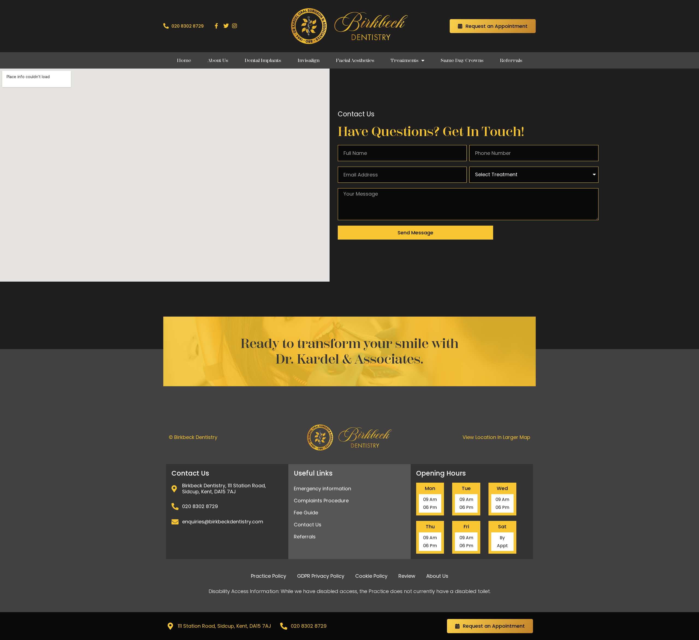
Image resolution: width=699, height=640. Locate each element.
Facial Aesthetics (355, 60)
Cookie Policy (371, 576)
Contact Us (307, 524)
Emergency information (322, 488)
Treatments (405, 60)
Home (184, 60)
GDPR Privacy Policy (320, 576)
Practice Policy (268, 576)
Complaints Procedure (321, 500)
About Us (218, 60)
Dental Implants (263, 60)
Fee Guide (306, 512)
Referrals (511, 60)
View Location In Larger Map (496, 437)
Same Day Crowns (462, 60)
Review (406, 576)
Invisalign (308, 60)
